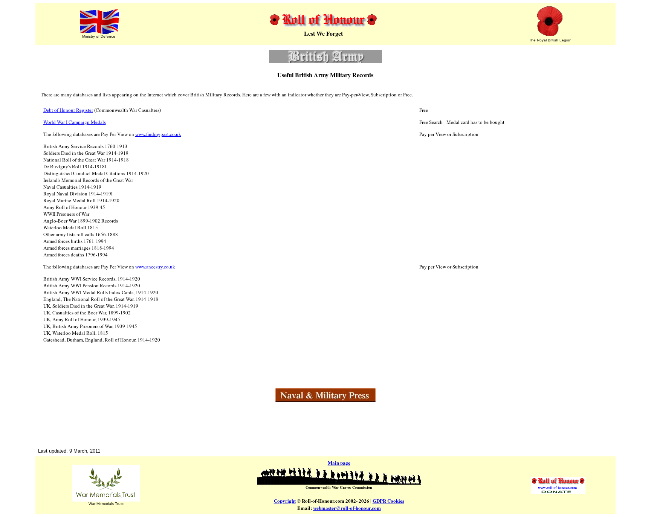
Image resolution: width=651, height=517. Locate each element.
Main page (339, 462)
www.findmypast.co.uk (158, 134)
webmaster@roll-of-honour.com (347, 507)
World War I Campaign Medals (74, 122)
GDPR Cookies (388, 500)
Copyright (285, 500)
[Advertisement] (325, 421)
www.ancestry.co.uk (155, 266)
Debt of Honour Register (68, 110)
